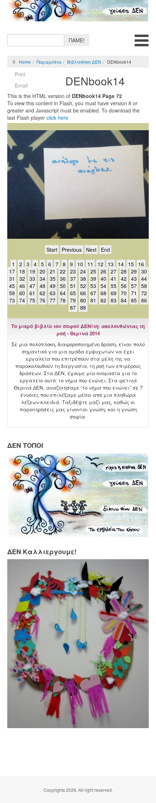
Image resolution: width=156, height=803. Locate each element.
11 (90, 264)
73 (12, 300)
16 (141, 264)
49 (53, 285)
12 (100, 264)
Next (91, 249)
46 (22, 285)
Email (21, 85)
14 (121, 264)
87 (73, 307)
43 (134, 278)
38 (83, 278)
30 (144, 271)
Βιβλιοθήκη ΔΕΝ (84, 62)
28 (124, 271)
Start (51, 249)
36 (63, 278)
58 (144, 285)
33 (32, 278)
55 (113, 285)
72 (144, 293)
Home (25, 62)
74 (22, 300)
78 (63, 300)
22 (63, 271)
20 (42, 271)
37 (73, 278)
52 (83, 285)
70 (124, 293)
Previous (72, 249)
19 (32, 271)
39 (93, 278)
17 (12, 271)
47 (32, 285)
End (105, 249)
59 (12, 293)
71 (134, 293)
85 (134, 300)
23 (73, 271)
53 (93, 285)
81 (93, 300)
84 (124, 300)
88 (83, 307)
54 (103, 285)
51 (73, 285)
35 (53, 278)
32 (22, 278)
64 (63, 293)
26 (103, 271)
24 (83, 271)
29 (134, 271)
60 (22, 293)
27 (113, 271)
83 (113, 300)
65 (73, 293)
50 (63, 285)
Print (20, 74)
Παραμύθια (49, 62)
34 (42, 278)
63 (53, 293)
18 (22, 271)
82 (103, 300)
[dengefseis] (78, 10)
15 (131, 264)
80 (83, 300)
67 (93, 293)
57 (134, 285)
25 (93, 271)
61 (32, 293)
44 (144, 278)
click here (57, 117)
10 (80, 264)
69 (113, 293)
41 (113, 278)
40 (103, 278)
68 (103, 293)
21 (53, 271)
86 (144, 300)
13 (111, 264)
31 (12, 278)
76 (42, 300)
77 (53, 300)
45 (12, 285)
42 (124, 278)
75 (32, 300)
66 (83, 293)
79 (73, 300)
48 (42, 285)
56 (124, 285)
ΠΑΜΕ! (77, 40)
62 (42, 293)
